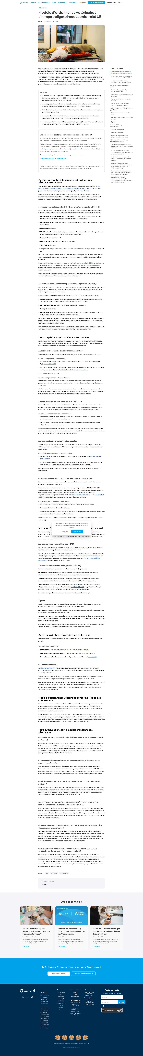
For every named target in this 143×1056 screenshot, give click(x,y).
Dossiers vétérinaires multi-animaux (89, 998)
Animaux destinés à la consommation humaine (121, 99)
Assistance (72, 2)
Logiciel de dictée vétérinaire (89, 993)
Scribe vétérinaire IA (89, 995)
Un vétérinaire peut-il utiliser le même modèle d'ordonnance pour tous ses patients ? (121, 158)
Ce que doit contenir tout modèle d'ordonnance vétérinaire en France (121, 72)
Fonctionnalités (61, 992)
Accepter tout (77, 531)
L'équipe (75, 992)
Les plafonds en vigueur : (117, 129)
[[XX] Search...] (122, 2)
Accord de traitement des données (75, 1014)
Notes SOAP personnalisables (89, 1002)
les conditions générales (115, 1005)
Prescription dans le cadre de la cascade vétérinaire (122, 95)
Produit (33, 2)
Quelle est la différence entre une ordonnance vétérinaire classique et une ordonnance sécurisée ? (122, 152)
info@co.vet (43, 992)
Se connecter (111, 2)
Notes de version (61, 1003)
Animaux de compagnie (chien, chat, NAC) (121, 113)
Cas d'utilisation (43, 2)
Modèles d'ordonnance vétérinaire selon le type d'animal (121, 109)
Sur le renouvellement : (117, 132)
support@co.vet (44, 995)
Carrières (75, 994)
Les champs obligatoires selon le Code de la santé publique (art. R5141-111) (121, 77)
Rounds (61, 1005)
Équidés (113, 122)
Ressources (62, 2)
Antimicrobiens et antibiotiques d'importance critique (119, 90)
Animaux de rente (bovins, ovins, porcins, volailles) (122, 118)
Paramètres (65, 531)
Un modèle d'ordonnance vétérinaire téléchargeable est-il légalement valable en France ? (122, 146)
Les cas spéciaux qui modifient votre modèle (119, 86)
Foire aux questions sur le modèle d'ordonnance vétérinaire (119, 140)
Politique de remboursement (75, 1009)
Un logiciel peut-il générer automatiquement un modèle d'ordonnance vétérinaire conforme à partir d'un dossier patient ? (121, 179)
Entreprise (82, 2)
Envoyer (121, 1002)
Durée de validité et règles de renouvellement (117, 125)
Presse (61, 1009)
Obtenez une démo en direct (83, 973)
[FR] (119, 3)
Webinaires (61, 1001)
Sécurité (61, 1007)
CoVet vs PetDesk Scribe (89, 1005)
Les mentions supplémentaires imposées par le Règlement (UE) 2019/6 (121, 81)
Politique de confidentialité (75, 1005)
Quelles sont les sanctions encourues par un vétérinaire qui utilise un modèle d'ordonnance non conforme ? (121, 172)
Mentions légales (75, 1011)
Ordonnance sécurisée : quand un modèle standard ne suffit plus (120, 104)
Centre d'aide (60, 998)
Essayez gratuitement (96, 2)
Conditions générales (75, 1002)
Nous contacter (75, 996)
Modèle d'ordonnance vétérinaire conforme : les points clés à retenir (119, 136)
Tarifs (54, 2)
